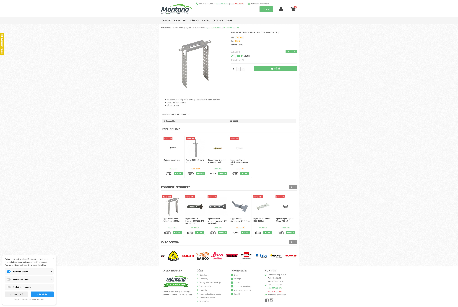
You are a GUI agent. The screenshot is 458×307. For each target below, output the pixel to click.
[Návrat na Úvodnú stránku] (162, 27)
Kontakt (237, 294)
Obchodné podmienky (242, 286)
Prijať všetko (42, 294)
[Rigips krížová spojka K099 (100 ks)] (263, 206)
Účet (200, 270)
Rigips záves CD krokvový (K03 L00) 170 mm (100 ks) (194, 220)
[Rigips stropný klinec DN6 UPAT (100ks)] (217, 148)
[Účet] (281, 9)
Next (295, 187)
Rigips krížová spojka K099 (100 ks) (261, 219)
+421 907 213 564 (237, 4)
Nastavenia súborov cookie (210, 294)
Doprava (237, 282)
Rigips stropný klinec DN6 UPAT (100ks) (216, 161)
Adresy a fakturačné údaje (210, 282)
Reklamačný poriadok (242, 290)
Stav (232, 41)
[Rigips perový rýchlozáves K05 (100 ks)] (240, 206)
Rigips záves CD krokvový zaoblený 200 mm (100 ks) (217, 220)
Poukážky (203, 290)
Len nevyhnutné (16, 294)
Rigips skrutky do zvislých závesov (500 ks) (239, 162)
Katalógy (237, 279)
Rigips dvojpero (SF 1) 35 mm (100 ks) (284, 219)
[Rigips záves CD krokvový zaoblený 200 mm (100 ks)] (217, 206)
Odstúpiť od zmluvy (207, 298)
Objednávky (204, 275)
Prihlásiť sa (204, 301)
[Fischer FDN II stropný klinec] (195, 148)
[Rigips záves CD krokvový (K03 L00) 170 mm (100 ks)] (195, 206)
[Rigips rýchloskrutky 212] (173, 148)
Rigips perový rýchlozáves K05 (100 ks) (240, 219)
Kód (232, 38)
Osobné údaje (205, 286)
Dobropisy (204, 279)
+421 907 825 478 (222, 4)
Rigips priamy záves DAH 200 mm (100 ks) (171, 219)
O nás (236, 275)
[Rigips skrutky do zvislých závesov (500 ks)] (240, 148)
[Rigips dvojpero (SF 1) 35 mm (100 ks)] (285, 206)
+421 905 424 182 (206, 4)
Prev (291, 187)
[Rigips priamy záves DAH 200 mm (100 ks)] (172, 206)
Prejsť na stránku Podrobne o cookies (29, 299)
